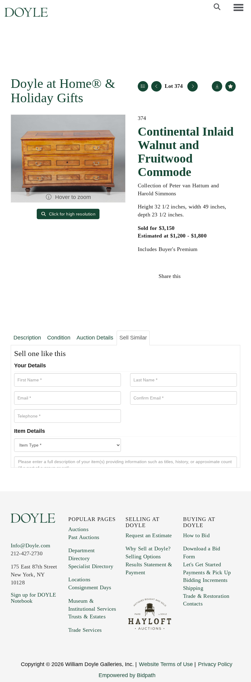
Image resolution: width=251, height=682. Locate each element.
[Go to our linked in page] (42, 638)
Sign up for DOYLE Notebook (33, 598)
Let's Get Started (202, 564)
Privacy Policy (215, 664)
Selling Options (143, 556)
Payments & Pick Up (207, 572)
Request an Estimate (149, 535)
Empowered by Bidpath (127, 675)
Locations (79, 579)
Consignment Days (89, 587)
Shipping (193, 588)
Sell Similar (133, 338)
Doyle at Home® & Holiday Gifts (63, 90)
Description (27, 338)
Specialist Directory (90, 566)
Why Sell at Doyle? (148, 548)
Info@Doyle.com (30, 545)
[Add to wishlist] (230, 86)
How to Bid (196, 535)
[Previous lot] (156, 86)
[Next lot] (192, 86)
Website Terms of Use (166, 664)
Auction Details (95, 338)
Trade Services (85, 630)
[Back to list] (143, 86)
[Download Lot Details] (217, 86)
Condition (58, 338)
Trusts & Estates (87, 616)
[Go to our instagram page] (230, 276)
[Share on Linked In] (217, 276)
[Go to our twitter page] (30, 638)
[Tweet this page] (204, 276)
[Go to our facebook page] (16, 638)
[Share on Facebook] (191, 276)
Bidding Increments (205, 580)
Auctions (78, 529)
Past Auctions (83, 537)
